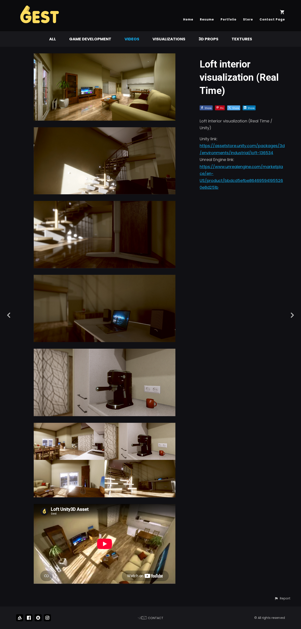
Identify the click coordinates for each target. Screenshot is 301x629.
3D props (208, 39)
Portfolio (228, 19)
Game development (90, 39)
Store (248, 19)
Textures (242, 39)
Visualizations (168, 39)
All (52, 39)
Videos (131, 39)
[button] (282, 598)
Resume (207, 19)
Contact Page (272, 19)
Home (188, 19)
